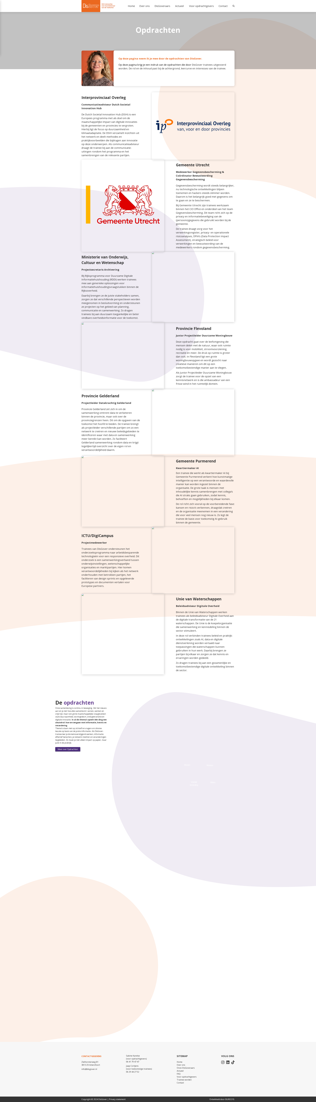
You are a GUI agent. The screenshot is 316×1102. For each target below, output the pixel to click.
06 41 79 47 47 (132, 1061)
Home (179, 1062)
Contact (223, 6)
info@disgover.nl (89, 1069)
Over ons (181, 1065)
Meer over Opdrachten (68, 749)
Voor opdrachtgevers (187, 1076)
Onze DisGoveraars (186, 1068)
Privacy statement (117, 1099)
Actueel (180, 1070)
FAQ (178, 1073)
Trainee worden (184, 1079)
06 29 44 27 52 (132, 1071)
